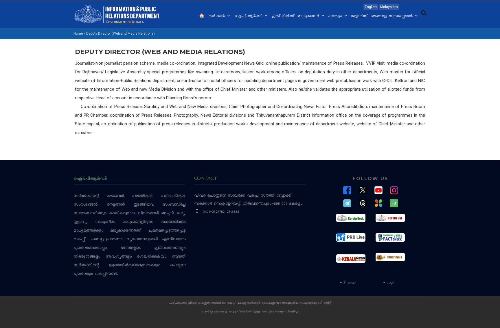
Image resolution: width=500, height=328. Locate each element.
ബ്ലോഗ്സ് (359, 16)
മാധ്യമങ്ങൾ (309, 16)
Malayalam (389, 7)
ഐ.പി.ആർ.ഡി (249, 16)
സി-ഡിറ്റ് (324, 303)
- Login (389, 283)
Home (78, 33)
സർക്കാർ (217, 16)
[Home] (116, 13)
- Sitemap (347, 283)
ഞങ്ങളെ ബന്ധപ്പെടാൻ (392, 16)
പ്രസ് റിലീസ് (283, 16)
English (371, 7)
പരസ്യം (336, 16)
